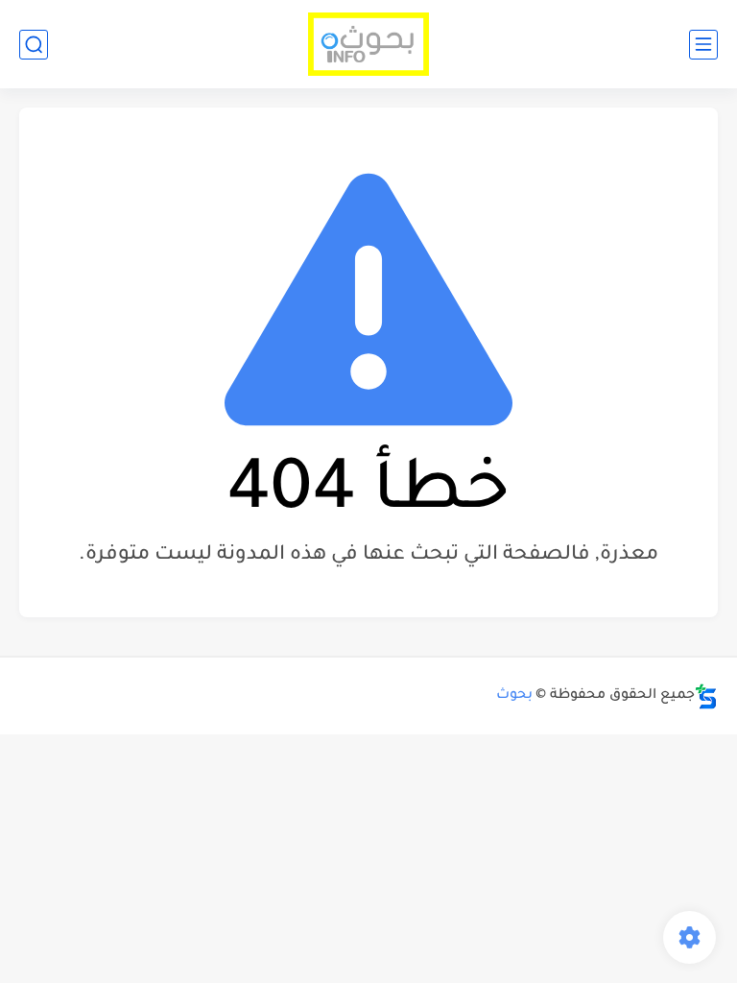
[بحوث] (369, 44)
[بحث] (33, 45)
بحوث (514, 696)
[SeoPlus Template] (706, 696)
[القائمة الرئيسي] (703, 45)
